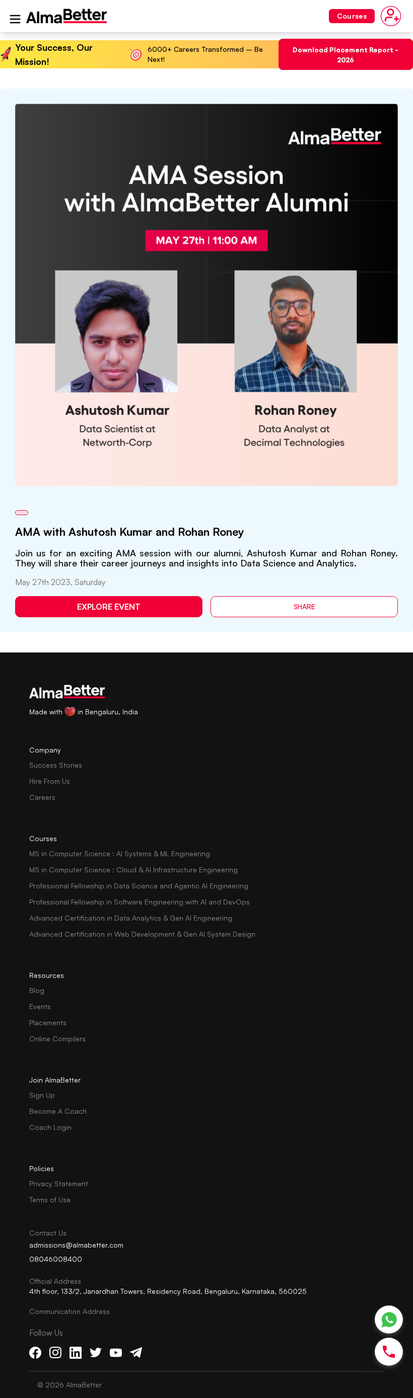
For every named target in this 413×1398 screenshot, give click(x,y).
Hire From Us (49, 781)
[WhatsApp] (389, 1320)
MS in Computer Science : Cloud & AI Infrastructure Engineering (133, 869)
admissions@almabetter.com (76, 1245)
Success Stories (55, 765)
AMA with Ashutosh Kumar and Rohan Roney (129, 531)
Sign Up (42, 1095)
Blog (36, 990)
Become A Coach (58, 1111)
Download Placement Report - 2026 (345, 54)
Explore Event (109, 607)
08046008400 (55, 1259)
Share (304, 606)
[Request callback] (389, 1352)
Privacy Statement (58, 1183)
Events (40, 1006)
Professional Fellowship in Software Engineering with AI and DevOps (139, 901)
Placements (47, 1022)
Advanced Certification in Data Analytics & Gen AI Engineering (130, 918)
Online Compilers (57, 1038)
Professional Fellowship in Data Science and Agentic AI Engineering (138, 885)
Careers (42, 797)
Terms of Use (50, 1199)
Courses (352, 16)
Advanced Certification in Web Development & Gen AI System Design (142, 934)
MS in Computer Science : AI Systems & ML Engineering (119, 853)
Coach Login (50, 1127)
